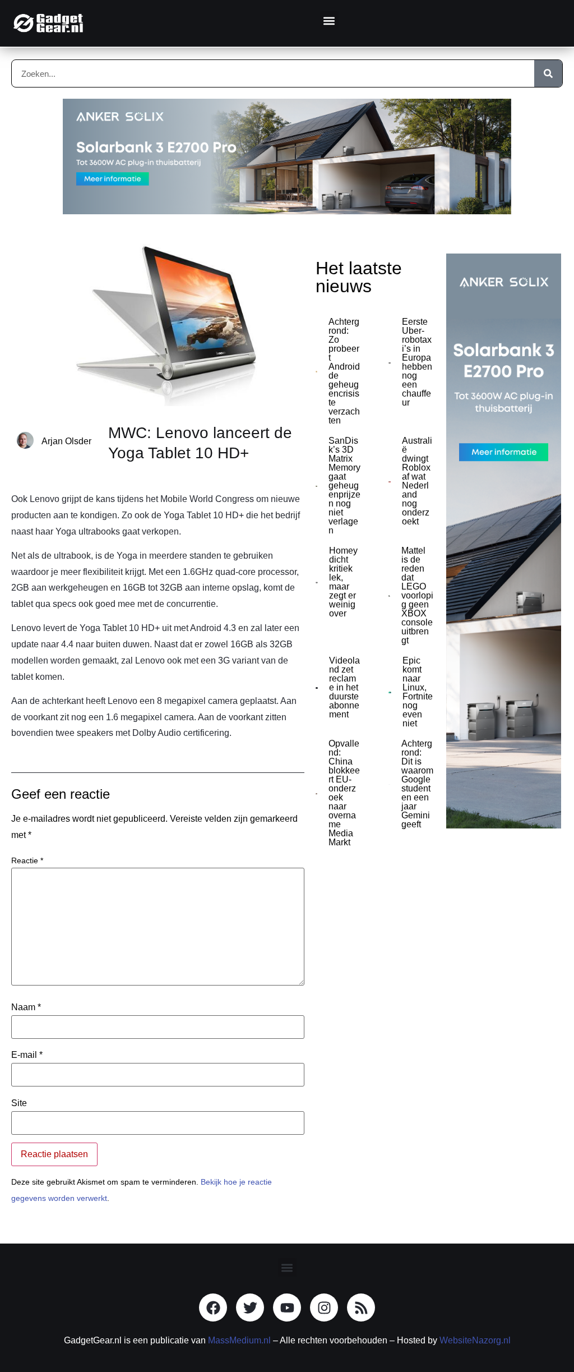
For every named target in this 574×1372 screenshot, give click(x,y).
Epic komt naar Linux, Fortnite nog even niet (417, 692)
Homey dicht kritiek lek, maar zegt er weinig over (343, 582)
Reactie (27, 860)
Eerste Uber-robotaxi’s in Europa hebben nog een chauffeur (417, 362)
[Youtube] (287, 1307)
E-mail (27, 1055)
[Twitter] (250, 1307)
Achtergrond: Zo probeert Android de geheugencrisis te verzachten (344, 371)
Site (19, 1103)
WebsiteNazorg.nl (475, 1340)
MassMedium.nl (239, 1340)
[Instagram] (324, 1307)
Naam (26, 1007)
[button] (329, 20)
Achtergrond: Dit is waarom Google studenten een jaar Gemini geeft (417, 784)
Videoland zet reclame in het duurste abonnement (344, 687)
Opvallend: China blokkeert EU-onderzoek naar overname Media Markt (344, 793)
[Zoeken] (548, 73)
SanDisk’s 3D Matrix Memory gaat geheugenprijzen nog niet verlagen (344, 485)
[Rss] (361, 1307)
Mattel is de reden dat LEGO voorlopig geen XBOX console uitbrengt (417, 595)
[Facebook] (213, 1307)
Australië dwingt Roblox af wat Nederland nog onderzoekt (417, 481)
